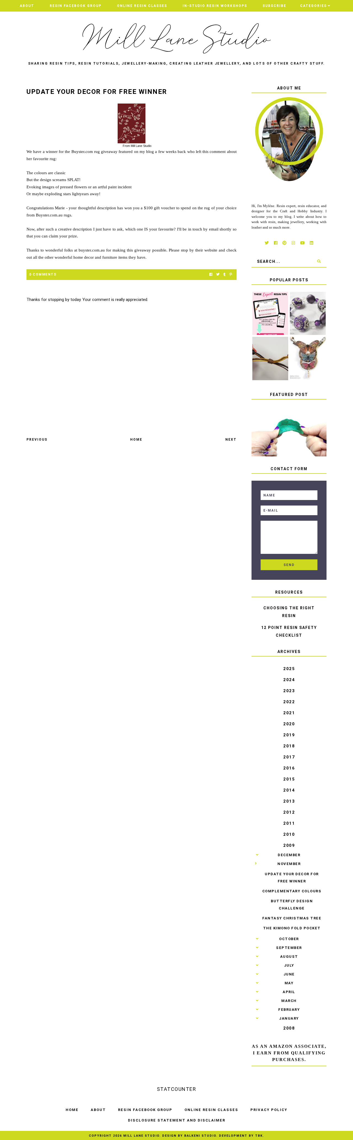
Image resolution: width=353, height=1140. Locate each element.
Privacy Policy (268, 1110)
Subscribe (274, 6)
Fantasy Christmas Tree (291, 918)
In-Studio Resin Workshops (215, 6)
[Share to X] (218, 274)
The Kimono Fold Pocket (292, 928)
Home (136, 439)
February (289, 1009)
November (289, 864)
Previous (36, 439)
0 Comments (42, 274)
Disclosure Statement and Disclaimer (176, 1120)
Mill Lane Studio (141, 1136)
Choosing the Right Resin (289, 612)
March (289, 1001)
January (289, 1018)
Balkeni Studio (200, 1136)
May (289, 983)
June (289, 974)
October (289, 939)
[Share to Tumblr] (224, 274)
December (289, 855)
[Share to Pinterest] (230, 274)
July (289, 965)
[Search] (319, 261)
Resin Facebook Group (75, 6)
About (27, 6)
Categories (313, 6)
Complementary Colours (292, 891)
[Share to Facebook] (210, 274)
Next (231, 439)
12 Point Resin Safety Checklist (289, 631)
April (289, 992)
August (289, 956)
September (289, 948)
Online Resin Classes (142, 6)
